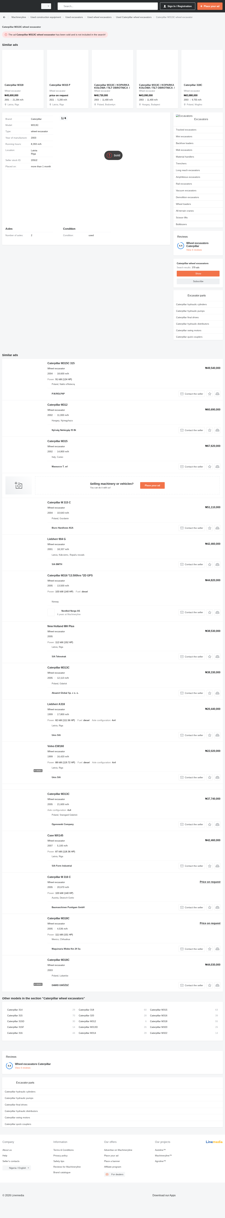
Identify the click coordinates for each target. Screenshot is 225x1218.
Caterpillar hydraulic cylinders (191, 304)
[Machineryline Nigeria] (19, 6)
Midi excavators (184, 150)
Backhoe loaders (184, 143)
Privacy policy (60, 1155)
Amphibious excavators (188, 177)
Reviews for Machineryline (67, 1166)
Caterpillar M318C (58, 918)
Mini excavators (184, 136)
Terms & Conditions (63, 1150)
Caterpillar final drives (187, 317)
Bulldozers (181, 224)
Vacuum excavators (186, 190)
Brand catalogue (61, 1172)
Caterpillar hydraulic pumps (190, 311)
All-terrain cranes (185, 210)
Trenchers (181, 163)
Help (4, 1155)
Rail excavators (184, 183)
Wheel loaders (183, 204)
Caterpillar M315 (57, 441)
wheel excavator (39, 131)
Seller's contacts (10, 1161)
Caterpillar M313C (58, 667)
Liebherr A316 (56, 704)
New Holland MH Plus (60, 626)
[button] (210, 394)
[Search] (61, 6)
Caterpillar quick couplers (189, 336)
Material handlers (185, 156)
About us (7, 1150)
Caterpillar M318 (14, 85)
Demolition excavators (187, 197)
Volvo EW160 (55, 746)
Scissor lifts (182, 217)
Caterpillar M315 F (59, 85)
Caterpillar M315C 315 (61, 363)
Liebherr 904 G (56, 539)
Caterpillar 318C (193, 85)
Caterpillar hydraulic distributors (192, 323)
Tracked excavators (186, 129)
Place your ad (152, 485)
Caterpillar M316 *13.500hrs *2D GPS (70, 575)
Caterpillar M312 (57, 404)
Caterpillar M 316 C (59, 877)
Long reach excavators (188, 170)
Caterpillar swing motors (188, 330)
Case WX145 (55, 835)
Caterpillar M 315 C (59, 502)
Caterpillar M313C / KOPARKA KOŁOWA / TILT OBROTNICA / (112, 86)
